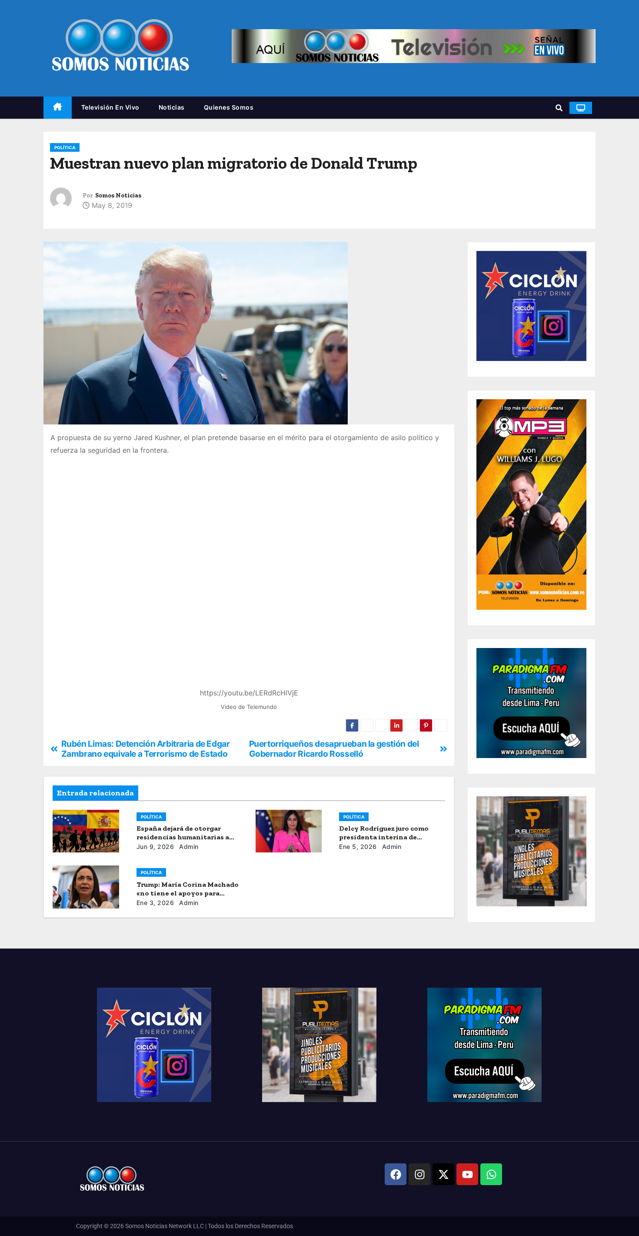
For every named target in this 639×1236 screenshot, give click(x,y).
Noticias (172, 107)
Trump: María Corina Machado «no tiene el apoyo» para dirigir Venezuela (187, 893)
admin (188, 846)
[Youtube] (467, 1174)
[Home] (57, 108)
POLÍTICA (64, 147)
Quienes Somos (229, 107)
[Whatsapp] (491, 1174)
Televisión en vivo (110, 107)
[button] (559, 108)
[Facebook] (395, 1174)
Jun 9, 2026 (155, 846)
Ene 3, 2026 (155, 902)
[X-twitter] (443, 1174)
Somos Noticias (118, 195)
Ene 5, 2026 (358, 846)
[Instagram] (419, 1174)
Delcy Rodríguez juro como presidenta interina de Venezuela (384, 837)
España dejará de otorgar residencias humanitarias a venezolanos (182, 837)
